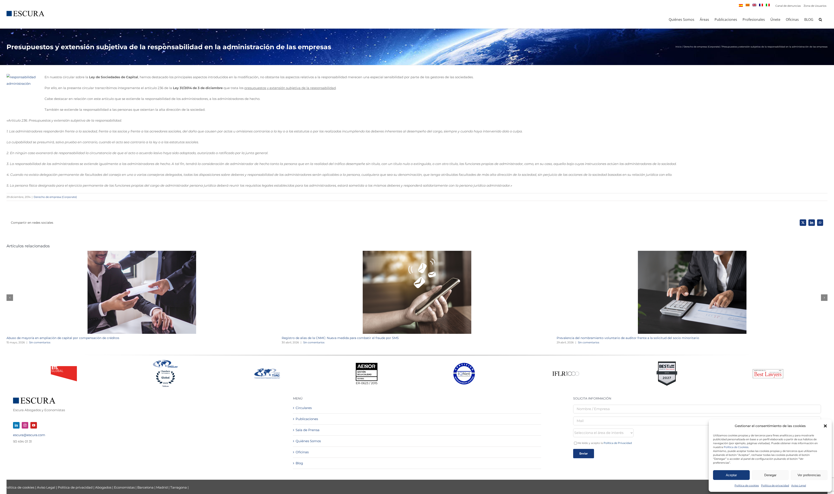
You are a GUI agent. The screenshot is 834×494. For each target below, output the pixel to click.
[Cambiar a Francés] (761, 5)
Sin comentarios (39, 342)
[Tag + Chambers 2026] (165, 361)
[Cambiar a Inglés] (754, 5)
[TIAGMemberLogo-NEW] (267, 370)
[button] (825, 426)
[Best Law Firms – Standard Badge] (667, 363)
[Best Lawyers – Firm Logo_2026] (768, 371)
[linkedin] (16, 425)
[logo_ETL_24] (64, 368)
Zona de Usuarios (815, 5)
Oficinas (302, 452)
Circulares (304, 408)
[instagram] (25, 425)
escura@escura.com (29, 435)
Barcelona (145, 487)
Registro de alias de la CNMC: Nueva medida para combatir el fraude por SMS (340, 338)
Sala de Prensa (307, 430)
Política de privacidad (775, 485)
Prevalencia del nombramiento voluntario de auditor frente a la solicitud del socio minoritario (628, 338)
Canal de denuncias (788, 5)
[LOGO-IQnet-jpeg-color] (464, 364)
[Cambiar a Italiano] (768, 5)
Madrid (162, 487)
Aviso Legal (798, 485)
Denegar (770, 475)
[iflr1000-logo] (566, 371)
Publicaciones (307, 419)
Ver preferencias (809, 475)
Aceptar (731, 475)
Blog (299, 463)
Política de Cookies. (736, 447)
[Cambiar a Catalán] (748, 5)
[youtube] (33, 425)
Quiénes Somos (308, 441)
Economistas (124, 487)
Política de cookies (747, 485)
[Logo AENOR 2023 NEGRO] (366, 364)
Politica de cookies (20, 487)
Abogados (103, 487)
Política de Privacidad (618, 443)
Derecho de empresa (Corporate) (55, 197)
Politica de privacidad (75, 487)
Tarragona (178, 487)
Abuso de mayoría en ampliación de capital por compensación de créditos (63, 338)
